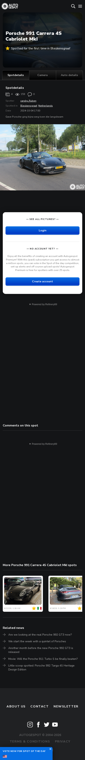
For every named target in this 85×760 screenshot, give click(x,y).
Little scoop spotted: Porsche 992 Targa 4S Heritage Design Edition (41, 667)
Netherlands (45, 105)
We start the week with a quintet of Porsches (37, 641)
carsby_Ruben (28, 100)
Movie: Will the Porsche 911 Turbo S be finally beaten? (43, 659)
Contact (39, 706)
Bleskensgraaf (28, 105)
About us (16, 706)
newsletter (66, 706)
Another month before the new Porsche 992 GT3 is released (40, 650)
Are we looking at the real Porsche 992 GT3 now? (40, 635)
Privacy (63, 741)
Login (42, 230)
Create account (42, 281)
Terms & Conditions (30, 741)
